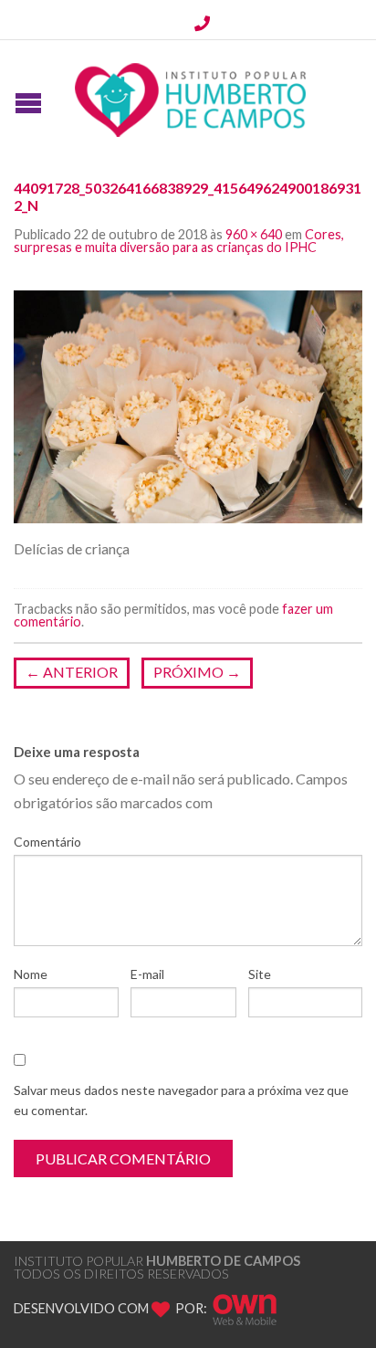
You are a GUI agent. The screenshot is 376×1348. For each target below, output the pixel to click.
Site (259, 974)
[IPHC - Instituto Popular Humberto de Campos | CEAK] (191, 95)
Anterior (72, 671)
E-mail (147, 974)
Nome (30, 974)
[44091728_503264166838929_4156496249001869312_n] (188, 405)
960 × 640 (253, 234)
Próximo (197, 671)
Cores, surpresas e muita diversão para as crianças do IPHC (179, 240)
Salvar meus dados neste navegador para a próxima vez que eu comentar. (181, 1100)
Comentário (47, 841)
